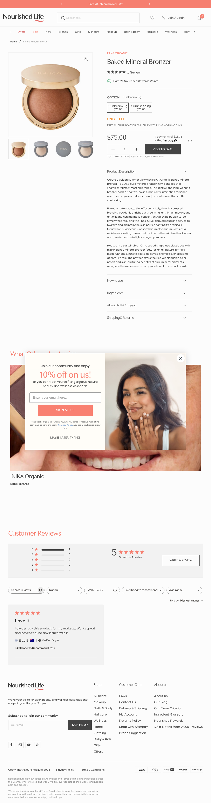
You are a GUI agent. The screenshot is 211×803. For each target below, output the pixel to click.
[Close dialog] (180, 358)
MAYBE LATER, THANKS (65, 437)
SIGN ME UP (65, 410)
